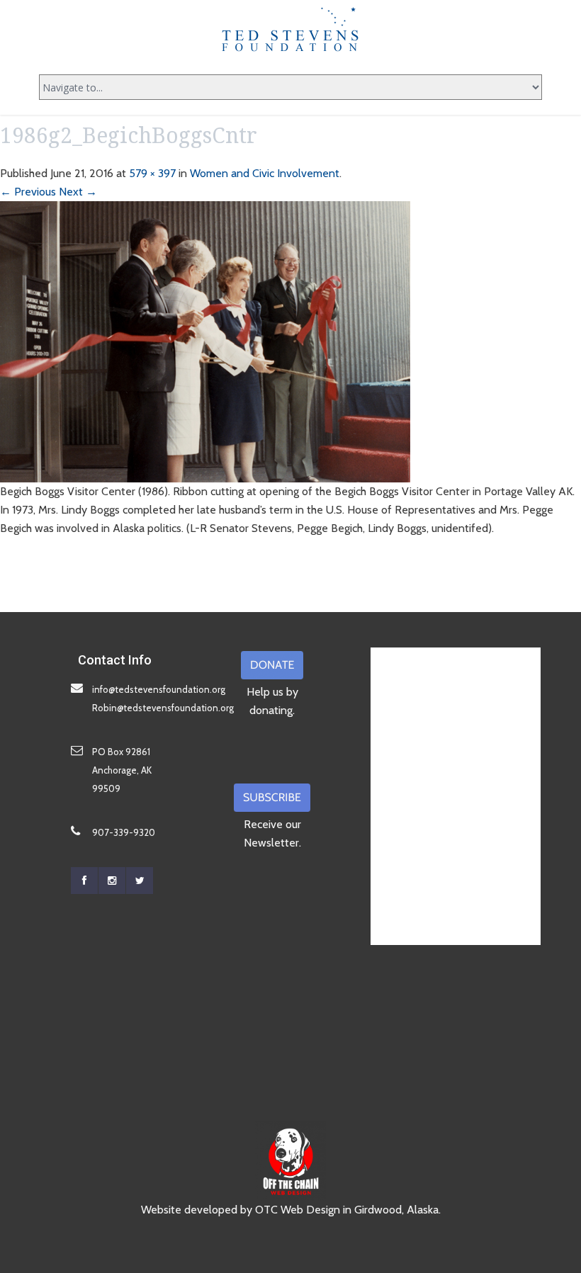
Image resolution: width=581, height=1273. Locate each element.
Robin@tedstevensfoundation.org (163, 707)
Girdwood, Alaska (396, 1209)
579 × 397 (152, 173)
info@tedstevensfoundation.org (158, 689)
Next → (78, 191)
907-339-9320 (123, 832)
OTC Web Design (297, 1209)
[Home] (290, 29)
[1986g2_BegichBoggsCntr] (205, 340)
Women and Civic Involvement (264, 173)
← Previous (28, 191)
